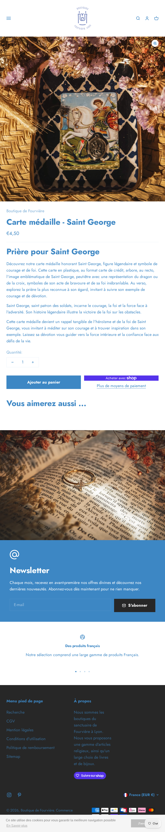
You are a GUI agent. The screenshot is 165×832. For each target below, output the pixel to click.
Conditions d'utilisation (26, 739)
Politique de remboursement (30, 748)
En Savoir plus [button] (16, 825)
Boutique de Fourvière (25, 211)
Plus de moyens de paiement (121, 386)
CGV (10, 721)
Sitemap (13, 756)
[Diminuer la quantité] (12, 362)
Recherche (15, 712)
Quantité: (14, 352)
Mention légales (19, 730)
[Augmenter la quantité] (33, 362)
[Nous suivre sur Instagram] (9, 795)
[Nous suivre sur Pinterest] (19, 795)
